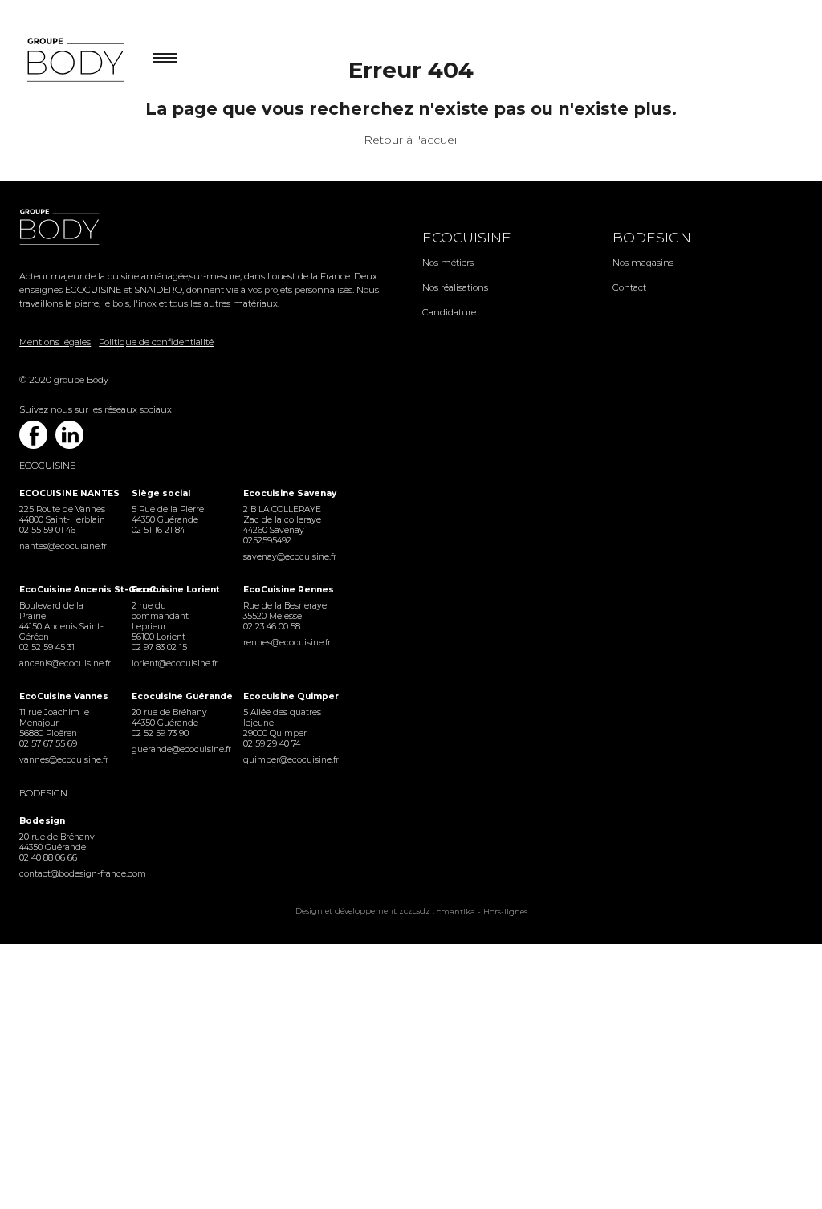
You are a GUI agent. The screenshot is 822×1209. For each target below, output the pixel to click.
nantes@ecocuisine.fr (63, 546)
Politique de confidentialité (156, 342)
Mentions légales (55, 342)
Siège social (161, 493)
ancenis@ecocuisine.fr (63, 663)
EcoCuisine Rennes (287, 589)
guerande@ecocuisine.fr (176, 749)
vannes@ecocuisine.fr (63, 760)
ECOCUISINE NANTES (63, 493)
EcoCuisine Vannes (63, 696)
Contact (629, 287)
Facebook (33, 435)
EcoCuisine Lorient (176, 589)
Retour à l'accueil (411, 139)
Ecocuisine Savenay (287, 493)
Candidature (449, 312)
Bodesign (651, 237)
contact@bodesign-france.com (63, 874)
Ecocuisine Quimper (287, 696)
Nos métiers (448, 262)
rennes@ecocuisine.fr (287, 642)
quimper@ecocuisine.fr (287, 760)
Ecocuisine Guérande (176, 696)
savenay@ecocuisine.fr (287, 557)
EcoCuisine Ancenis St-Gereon (63, 589)
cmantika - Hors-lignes (482, 911)
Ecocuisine (466, 237)
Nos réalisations (455, 287)
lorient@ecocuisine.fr (175, 663)
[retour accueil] (209, 228)
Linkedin (69, 435)
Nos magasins (642, 262)
